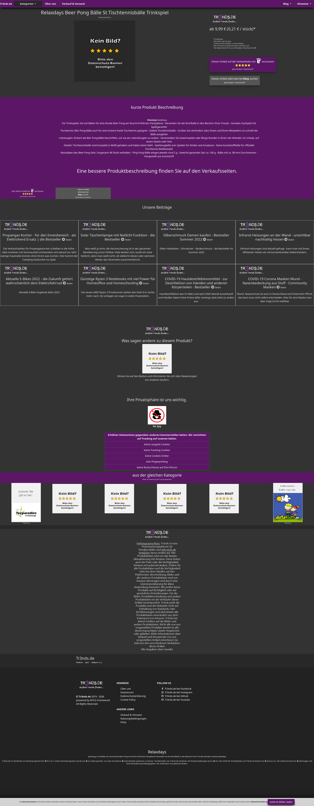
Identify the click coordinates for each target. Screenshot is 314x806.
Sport (87, 662)
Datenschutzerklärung (133, 696)
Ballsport (95, 662)
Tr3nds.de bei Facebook (177, 688)
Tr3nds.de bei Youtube (177, 699)
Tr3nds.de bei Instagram (178, 692)
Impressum (127, 692)
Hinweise (303, 3)
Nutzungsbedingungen (133, 718)
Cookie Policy (128, 699)
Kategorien (27, 3)
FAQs (123, 722)
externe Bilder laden (281, 802)
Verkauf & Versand (73, 3)
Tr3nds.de (6, 3)
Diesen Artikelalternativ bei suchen (83, 193)
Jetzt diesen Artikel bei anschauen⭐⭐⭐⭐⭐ (28, 193)
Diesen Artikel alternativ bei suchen (234, 80)
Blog (286, 3)
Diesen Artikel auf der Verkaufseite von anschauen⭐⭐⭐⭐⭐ (242, 65)
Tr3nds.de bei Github (176, 696)
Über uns (50, 3)
